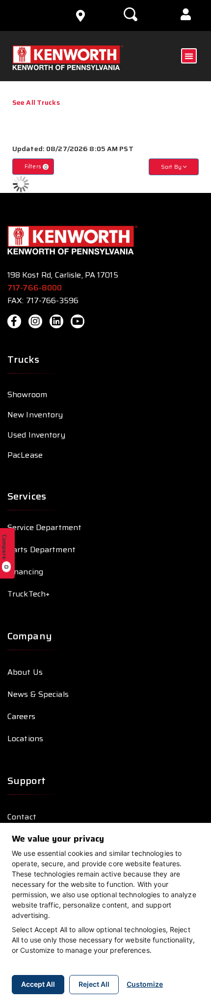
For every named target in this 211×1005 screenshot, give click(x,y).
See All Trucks (36, 102)
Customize (145, 984)
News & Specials (38, 694)
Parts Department (41, 549)
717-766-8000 (35, 288)
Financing (25, 571)
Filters (36, 166)
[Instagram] (35, 321)
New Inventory (35, 414)
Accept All (38, 984)
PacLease (25, 455)
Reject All (94, 984)
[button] (186, 15)
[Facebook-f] (14, 321)
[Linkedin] (56, 321)
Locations (25, 738)
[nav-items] (80, 16)
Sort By (172, 167)
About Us (25, 672)
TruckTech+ (28, 594)
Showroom (27, 394)
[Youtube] (77, 321)
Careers (21, 716)
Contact (21, 817)
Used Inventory (36, 435)
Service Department (44, 527)
